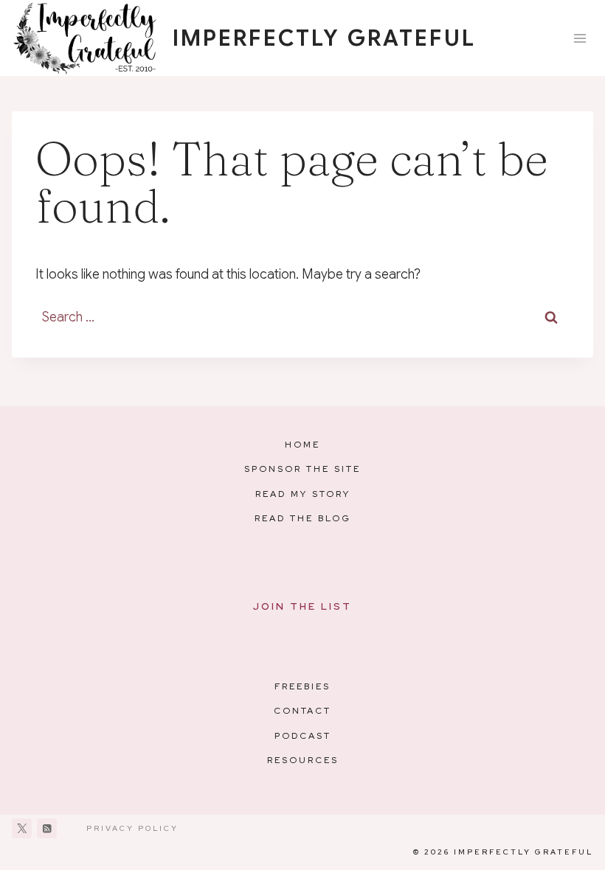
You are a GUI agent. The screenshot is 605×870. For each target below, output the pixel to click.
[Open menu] (579, 38)
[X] (22, 828)
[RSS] (47, 828)
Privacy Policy (132, 828)
